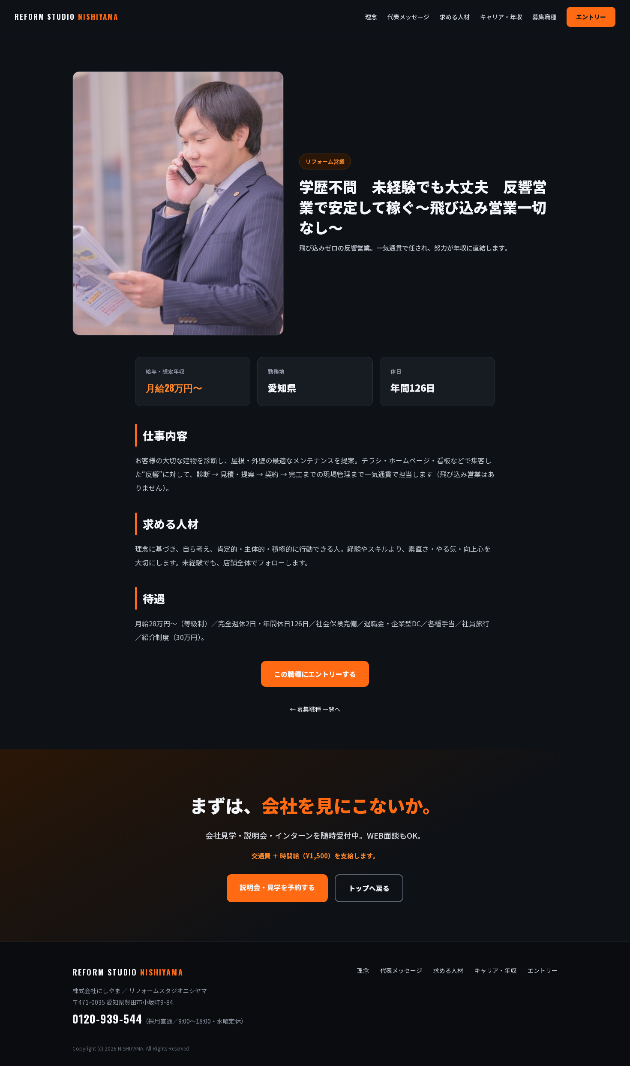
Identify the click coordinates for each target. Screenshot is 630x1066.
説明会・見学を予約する (277, 887)
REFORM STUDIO (66, 16)
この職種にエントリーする (315, 674)
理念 (371, 16)
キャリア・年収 (501, 16)
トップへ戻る (369, 888)
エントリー (591, 16)
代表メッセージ (408, 16)
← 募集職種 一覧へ (315, 709)
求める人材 (455, 16)
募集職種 (544, 16)
